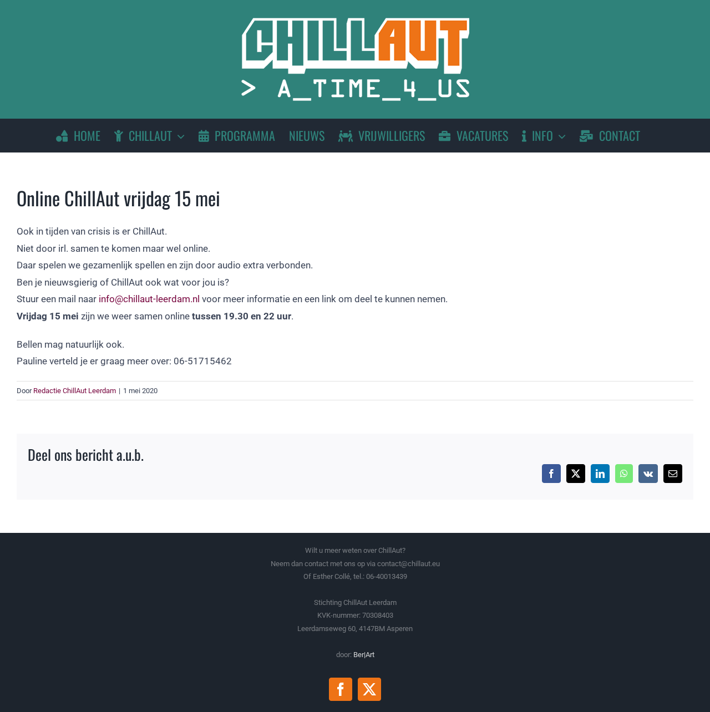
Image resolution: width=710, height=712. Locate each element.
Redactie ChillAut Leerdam (74, 390)
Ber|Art (363, 654)
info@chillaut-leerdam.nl (149, 298)
